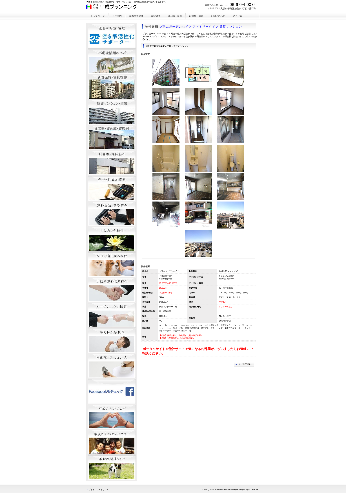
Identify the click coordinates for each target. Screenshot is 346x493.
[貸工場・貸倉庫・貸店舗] (112, 138)
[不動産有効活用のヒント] (112, 61)
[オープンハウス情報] (112, 315)
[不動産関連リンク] (112, 467)
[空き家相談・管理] (112, 36)
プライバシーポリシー (98, 490)
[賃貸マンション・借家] (112, 112)
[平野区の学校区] (112, 341)
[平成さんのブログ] (112, 417)
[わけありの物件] (112, 239)
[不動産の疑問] (112, 366)
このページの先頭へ (244, 364)
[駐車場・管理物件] (112, 163)
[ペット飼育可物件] (112, 264)
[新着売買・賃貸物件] (112, 87)
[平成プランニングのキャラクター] (112, 442)
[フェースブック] (112, 391)
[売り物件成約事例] (112, 188)
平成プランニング (113, 8)
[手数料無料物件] (112, 290)
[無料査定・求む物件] (112, 214)
